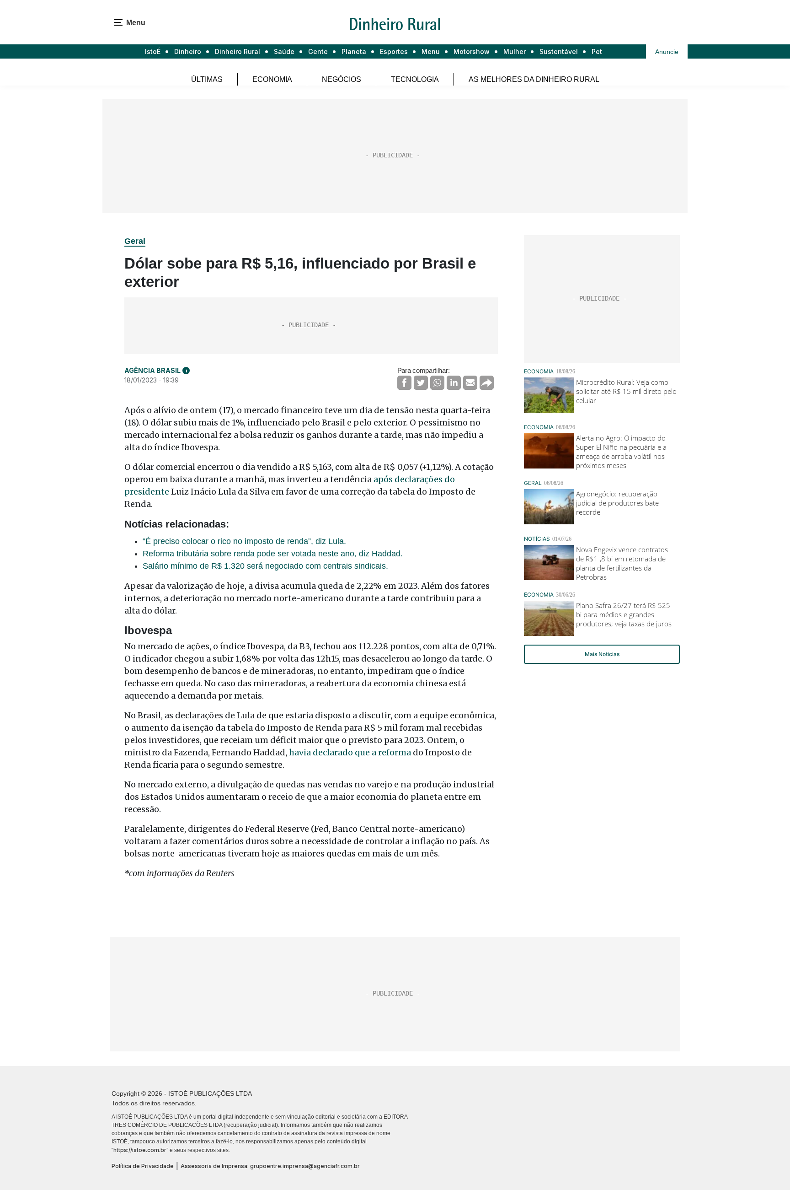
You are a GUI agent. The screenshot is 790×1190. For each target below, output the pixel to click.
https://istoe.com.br (139, 1150)
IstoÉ (152, 51)
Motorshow (472, 51)
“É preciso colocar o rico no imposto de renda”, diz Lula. (244, 541)
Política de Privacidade (143, 1166)
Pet (597, 51)
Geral (134, 241)
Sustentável (558, 51)
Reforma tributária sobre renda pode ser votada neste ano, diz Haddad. (273, 553)
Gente (318, 51)
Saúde (284, 51)
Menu (431, 51)
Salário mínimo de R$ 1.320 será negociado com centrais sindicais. (265, 566)
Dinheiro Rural (237, 51)
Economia (272, 79)
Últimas (207, 79)
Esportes (394, 51)
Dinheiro (187, 51)
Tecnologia (415, 79)
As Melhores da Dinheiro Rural (534, 79)
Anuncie (666, 51)
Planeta (354, 51)
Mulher (514, 51)
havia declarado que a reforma (350, 752)
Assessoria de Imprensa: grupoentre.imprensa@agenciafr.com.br (270, 1166)
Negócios (341, 79)
